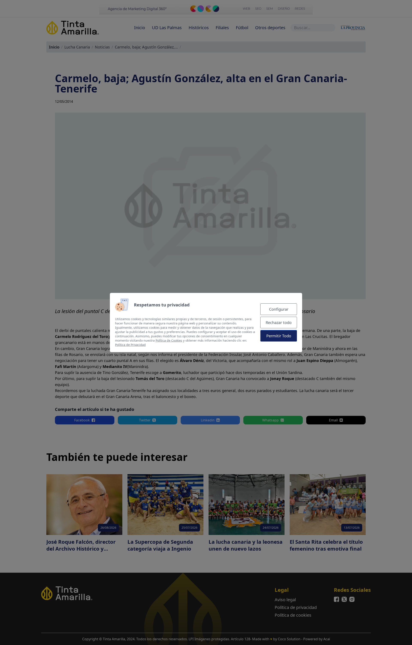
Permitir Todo (278, 335)
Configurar (278, 309)
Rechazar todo (279, 322)
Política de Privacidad (130, 345)
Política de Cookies (169, 340)
